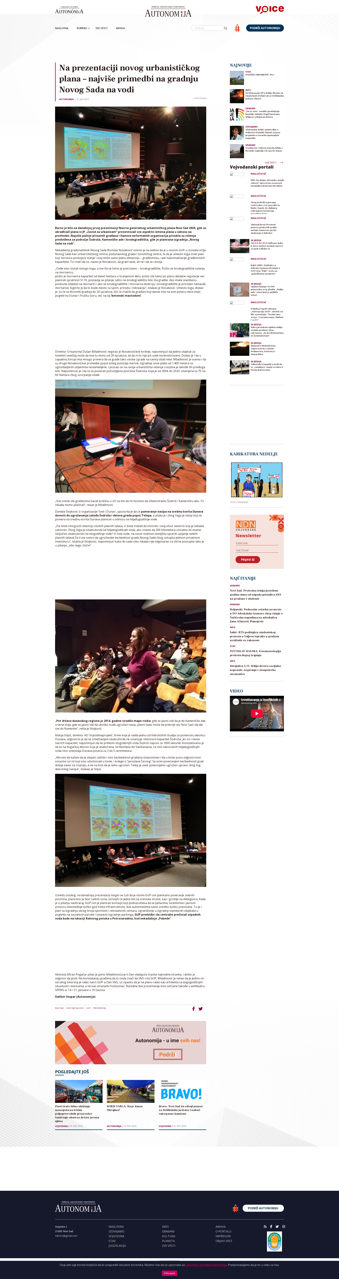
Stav (248, 71)
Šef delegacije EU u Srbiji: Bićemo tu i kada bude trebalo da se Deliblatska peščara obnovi (264, 96)
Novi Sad (59, 1008)
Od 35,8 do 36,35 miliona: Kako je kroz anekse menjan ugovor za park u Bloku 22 (267, 246)
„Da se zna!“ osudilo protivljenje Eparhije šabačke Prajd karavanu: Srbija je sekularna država (262, 114)
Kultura (168, 1236)
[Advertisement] (169, 47)
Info (248, 90)
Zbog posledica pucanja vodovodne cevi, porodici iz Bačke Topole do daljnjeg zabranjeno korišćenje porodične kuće (265, 207)
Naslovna (61, 28)
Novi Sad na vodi (75, 1008)
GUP (88, 1008)
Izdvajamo (251, 126)
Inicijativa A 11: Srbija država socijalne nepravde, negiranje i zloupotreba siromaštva (255, 670)
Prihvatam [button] (169, 1273)
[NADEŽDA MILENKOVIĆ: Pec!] (237, 77)
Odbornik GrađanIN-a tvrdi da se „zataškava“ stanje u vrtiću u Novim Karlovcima (267, 367)
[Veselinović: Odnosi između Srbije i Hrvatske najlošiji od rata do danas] (237, 150)
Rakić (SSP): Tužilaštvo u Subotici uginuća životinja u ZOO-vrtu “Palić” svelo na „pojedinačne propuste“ (265, 269)
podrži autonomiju (265, 28)
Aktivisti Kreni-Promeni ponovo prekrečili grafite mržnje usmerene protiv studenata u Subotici (264, 228)
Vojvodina (61, 1126)
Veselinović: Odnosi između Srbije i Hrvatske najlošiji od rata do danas (263, 149)
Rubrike (82, 28)
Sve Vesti (102, 28)
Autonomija (66, 99)
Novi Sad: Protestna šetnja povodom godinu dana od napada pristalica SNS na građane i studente (255, 594)
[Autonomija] (168, 11)
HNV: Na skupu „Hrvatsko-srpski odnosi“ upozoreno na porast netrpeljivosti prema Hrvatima (267, 183)
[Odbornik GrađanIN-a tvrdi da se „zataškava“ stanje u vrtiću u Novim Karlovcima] (239, 367)
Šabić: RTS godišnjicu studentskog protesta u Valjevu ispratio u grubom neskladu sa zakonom (254, 636)
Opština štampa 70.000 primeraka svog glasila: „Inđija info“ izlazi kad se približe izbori (267, 290)
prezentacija (99, 1008)
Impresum (223, 1236)
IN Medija (256, 240)
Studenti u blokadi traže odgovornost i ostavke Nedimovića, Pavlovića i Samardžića (263, 350)
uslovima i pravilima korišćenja (206, 1265)
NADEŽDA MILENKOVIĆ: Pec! (259, 74)
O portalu (223, 1231)
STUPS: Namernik (239, 502)
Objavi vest (224, 1241)
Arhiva (120, 28)
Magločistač (258, 173)
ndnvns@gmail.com (66, 1235)
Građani (250, 108)
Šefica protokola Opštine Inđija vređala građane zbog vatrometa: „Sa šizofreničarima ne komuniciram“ (267, 331)
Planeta (168, 1241)
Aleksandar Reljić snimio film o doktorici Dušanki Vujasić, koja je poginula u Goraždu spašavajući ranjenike (262, 134)
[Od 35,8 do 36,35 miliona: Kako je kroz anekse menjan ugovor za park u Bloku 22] (239, 246)
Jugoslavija (117, 1246)
